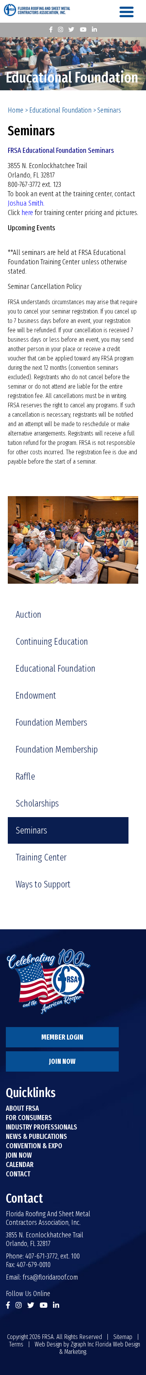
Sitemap (122, 1337)
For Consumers (29, 1117)
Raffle (25, 776)
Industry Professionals (41, 1127)
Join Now (62, 1061)
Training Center (41, 857)
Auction (28, 614)
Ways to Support (43, 884)
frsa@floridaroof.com (50, 1277)
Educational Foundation (60, 110)
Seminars (31, 830)
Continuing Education (52, 641)
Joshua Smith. (26, 203)
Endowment (36, 695)
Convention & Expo (34, 1146)
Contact (18, 1174)
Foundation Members (51, 722)
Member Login (62, 1037)
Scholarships (37, 803)
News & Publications (36, 1136)
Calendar (19, 1164)
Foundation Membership (57, 749)
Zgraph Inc (82, 1344)
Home (15, 110)
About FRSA (22, 1108)
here (27, 212)
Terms (16, 1344)
